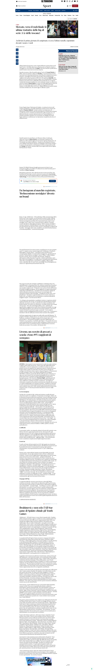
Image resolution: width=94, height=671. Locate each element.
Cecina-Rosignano (26, 15)
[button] (38, 664)
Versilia (77, 15)
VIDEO (52, 10)
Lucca (40, 15)
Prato (73, 15)
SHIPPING (63, 10)
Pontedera (69, 15)
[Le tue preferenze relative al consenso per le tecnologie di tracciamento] (92, 669)
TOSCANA (30, 10)
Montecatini (51, 15)
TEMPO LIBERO (47, 10)
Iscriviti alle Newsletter (22, 1)
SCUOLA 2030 (57, 10)
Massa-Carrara (45, 15)
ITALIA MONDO (36, 10)
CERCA (76, 10)
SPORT (41, 10)
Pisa (62, 15)
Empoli (32, 15)
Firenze (21, 15)
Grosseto (36, 15)
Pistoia (65, 15)
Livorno (17, 15)
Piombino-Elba (57, 15)
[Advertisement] (29, 57)
